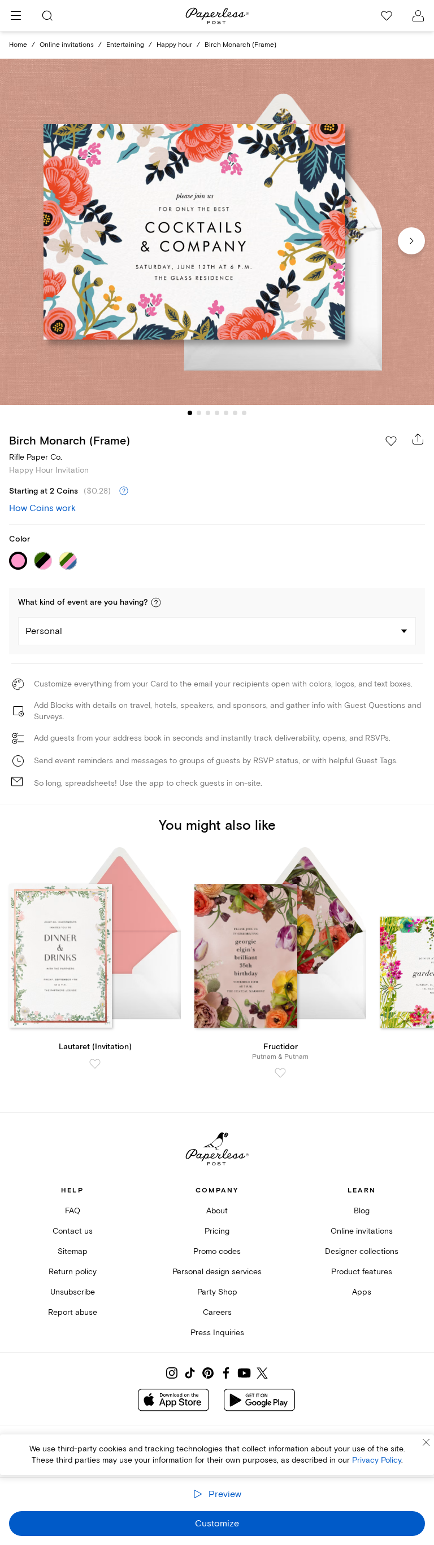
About (217, 1211)
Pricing (217, 1231)
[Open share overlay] (418, 439)
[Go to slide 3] (208, 413)
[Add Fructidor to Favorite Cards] (280, 1073)
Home (18, 45)
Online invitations (67, 45)
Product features (361, 1272)
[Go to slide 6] (235, 413)
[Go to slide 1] (190, 413)
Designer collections (361, 1251)
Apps (361, 1292)
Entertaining (125, 45)
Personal (43, 631)
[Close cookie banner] (426, 1442)
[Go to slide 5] (226, 413)
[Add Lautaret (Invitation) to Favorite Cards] (95, 1064)
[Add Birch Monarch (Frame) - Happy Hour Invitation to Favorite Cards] (391, 441)
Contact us (73, 1231)
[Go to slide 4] (217, 413)
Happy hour (174, 45)
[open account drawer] (418, 16)
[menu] (16, 16)
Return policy (73, 1272)
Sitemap (73, 1251)
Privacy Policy (376, 1460)
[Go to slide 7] (244, 413)
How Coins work (42, 508)
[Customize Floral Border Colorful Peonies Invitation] (217, 232)
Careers (217, 1312)
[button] (156, 602)
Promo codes (217, 1251)
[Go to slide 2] (199, 413)
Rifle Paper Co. (35, 457)
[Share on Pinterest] (208, 1373)
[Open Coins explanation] (124, 491)
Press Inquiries (217, 1332)
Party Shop (217, 1292)
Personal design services (217, 1272)
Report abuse (72, 1312)
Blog (362, 1211)
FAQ (72, 1211)
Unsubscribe (72, 1292)
